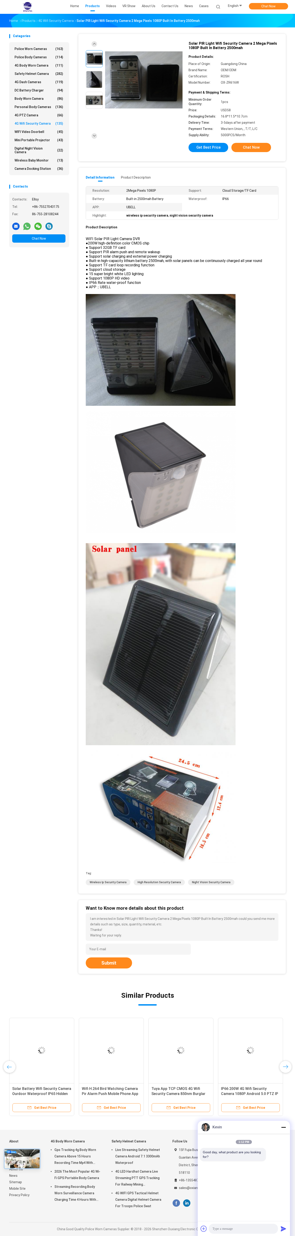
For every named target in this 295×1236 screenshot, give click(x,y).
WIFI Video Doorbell (39, 132)
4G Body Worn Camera (39, 65)
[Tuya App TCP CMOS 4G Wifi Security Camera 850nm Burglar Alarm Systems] (181, 1050)
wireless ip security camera (108, 882)
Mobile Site (17, 1188)
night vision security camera (211, 882)
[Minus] (283, 1127)
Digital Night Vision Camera (39, 150)
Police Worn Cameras (39, 49)
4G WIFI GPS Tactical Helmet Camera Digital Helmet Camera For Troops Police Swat (138, 1199)
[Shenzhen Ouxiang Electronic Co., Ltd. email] (16, 226)
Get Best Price (208, 147)
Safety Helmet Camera (39, 74)
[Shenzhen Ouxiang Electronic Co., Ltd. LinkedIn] (187, 1203)
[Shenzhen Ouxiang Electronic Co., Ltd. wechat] (38, 226)
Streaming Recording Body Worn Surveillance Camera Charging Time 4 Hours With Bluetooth (75, 1194)
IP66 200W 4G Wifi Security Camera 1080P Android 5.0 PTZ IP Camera (249, 1093)
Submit (108, 963)
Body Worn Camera (39, 98)
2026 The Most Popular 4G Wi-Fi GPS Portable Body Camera (77, 1175)
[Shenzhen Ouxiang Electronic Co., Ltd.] (27, 6)
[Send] (283, 1229)
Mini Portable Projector (39, 140)
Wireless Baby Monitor (39, 160)
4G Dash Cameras (39, 82)
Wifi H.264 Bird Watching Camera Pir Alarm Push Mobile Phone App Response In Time (110, 1093)
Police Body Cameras (39, 57)
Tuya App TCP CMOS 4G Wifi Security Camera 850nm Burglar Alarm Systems (178, 1093)
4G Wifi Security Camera (39, 123)
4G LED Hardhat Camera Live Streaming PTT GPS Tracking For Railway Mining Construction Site (137, 1179)
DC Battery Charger (39, 90)
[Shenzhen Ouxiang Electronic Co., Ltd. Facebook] (176, 1203)
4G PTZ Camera (39, 115)
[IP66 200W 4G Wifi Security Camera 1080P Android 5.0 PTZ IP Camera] (250, 1050)
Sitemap (15, 1182)
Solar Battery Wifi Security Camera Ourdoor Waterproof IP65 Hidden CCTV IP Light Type (41, 1093)
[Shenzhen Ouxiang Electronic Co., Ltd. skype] (49, 226)
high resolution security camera (159, 882)
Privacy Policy (19, 1195)
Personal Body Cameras (39, 107)
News (13, 1175)
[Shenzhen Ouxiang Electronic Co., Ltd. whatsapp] (27, 226)
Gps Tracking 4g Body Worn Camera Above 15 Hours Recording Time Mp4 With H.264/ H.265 (75, 1157)
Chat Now (268, 6)
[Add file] (204, 1229)
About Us (16, 1169)
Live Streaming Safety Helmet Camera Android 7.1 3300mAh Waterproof (137, 1156)
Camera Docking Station (39, 169)
